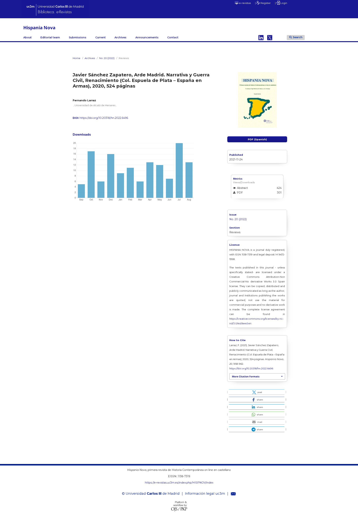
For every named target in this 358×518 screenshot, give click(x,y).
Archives (120, 37)
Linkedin (261, 37)
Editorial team (50, 37)
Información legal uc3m (205, 493)
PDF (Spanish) (257, 139)
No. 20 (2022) (106, 58)
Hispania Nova (39, 27)
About (27, 37)
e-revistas (244, 2)
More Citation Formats (245, 376)
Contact (172, 37)
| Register (263, 2)
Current (100, 37)
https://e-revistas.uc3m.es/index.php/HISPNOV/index (179, 482)
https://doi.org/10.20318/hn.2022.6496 (104, 118)
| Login (281, 2)
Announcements (146, 37)
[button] (256, 392)
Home (76, 58)
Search (297, 37)
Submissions (77, 37)
